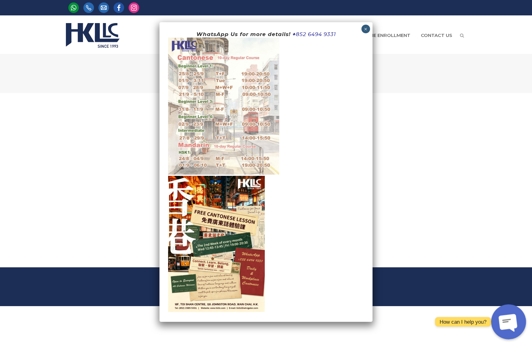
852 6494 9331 (316, 34)
